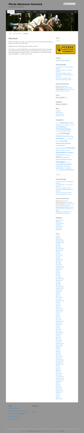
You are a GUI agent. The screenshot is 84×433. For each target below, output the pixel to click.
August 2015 (59, 334)
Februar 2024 (59, 255)
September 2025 (60, 242)
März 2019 (58, 296)
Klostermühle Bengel (13, 408)
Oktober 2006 (59, 399)
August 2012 (59, 381)
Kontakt (29, 11)
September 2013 (60, 364)
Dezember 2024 (60, 248)
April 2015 (58, 337)
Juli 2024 (58, 252)
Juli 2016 (58, 326)
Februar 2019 (59, 297)
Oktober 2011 (59, 392)
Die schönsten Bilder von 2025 (63, 73)
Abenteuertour (59, 220)
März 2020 (58, 285)
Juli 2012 (58, 383)
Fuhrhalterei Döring (13, 416)
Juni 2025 (58, 244)
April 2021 (58, 275)
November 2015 (60, 332)
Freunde (59, 136)
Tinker (64, 168)
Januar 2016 (59, 331)
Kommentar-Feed (60, 114)
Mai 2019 (58, 294)
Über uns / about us (17, 33)
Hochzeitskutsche (61, 148)
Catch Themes (61, 431)
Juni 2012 (58, 384)
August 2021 (59, 269)
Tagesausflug (59, 168)
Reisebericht (59, 228)
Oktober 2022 (59, 260)
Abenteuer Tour (67, 123)
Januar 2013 (59, 375)
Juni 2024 (58, 253)
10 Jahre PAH (58, 123)
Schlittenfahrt (66, 166)
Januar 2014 (59, 357)
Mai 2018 (58, 305)
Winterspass (70, 170)
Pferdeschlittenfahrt (62, 159)
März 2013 (58, 372)
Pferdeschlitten (65, 157)
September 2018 (60, 301)
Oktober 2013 (59, 362)
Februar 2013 (59, 373)
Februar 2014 (59, 356)
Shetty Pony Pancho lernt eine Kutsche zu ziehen (65, 208)
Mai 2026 (58, 237)
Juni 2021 (58, 272)
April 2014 (58, 353)
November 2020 (60, 278)
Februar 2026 (59, 239)
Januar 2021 (59, 277)
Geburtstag (70, 136)
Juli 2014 (58, 348)
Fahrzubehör (59, 131)
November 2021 (60, 266)
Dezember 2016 (60, 321)
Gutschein (64, 141)
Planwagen (60, 162)
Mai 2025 (58, 245)
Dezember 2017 (60, 310)
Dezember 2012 (60, 376)
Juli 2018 (58, 302)
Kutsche (69, 150)
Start (10, 33)
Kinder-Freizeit (59, 226)
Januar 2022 (59, 264)
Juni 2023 (58, 256)
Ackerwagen (59, 125)
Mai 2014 (58, 351)
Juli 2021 (58, 271)
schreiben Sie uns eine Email (63, 60)
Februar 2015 (59, 340)
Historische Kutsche (63, 143)
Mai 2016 (58, 327)
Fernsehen (58, 133)
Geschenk (60, 138)
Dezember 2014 (60, 343)
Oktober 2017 (59, 312)
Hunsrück (70, 147)
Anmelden (58, 111)
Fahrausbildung (61, 127)
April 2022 (58, 261)
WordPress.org (59, 115)
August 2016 (59, 324)
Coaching (67, 125)
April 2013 (58, 370)
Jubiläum (58, 150)
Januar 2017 (59, 320)
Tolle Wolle (68, 168)
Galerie (35, 11)
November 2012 (60, 378)
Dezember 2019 (60, 286)
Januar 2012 (59, 389)
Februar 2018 (59, 308)
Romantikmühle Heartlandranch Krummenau (19, 410)
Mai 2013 (58, 369)
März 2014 (58, 354)
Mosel (64, 155)
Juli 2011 (58, 394)
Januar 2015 (59, 342)
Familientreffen (66, 131)
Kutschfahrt (61, 152)
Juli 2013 (58, 365)
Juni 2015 (58, 335)
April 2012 (58, 386)
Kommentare (43, 11)
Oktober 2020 (59, 280)
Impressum (34, 412)
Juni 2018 (58, 304)
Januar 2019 (59, 299)
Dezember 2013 (60, 359)
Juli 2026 (58, 236)
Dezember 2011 (60, 391)
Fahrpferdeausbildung (63, 129)
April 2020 (58, 283)
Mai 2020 (58, 282)
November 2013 (60, 361)
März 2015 (58, 339)
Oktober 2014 (59, 345)
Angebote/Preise (20, 11)
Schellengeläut (59, 166)
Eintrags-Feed (59, 112)
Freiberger (65, 133)
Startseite (11, 11)
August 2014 (59, 346)
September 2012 (60, 380)
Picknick (70, 159)
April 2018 (58, 307)
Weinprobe (63, 170)
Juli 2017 (58, 313)
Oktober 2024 (59, 250)
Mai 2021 (58, 274)
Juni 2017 (58, 315)
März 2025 (58, 247)
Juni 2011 (58, 395)
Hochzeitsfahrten (60, 145)
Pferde (58, 157)
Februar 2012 (59, 387)
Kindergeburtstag (64, 150)
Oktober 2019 (59, 290)
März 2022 (58, 263)
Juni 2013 (58, 367)
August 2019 (59, 291)
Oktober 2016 (59, 323)
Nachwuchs (68, 155)
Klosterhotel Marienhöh (14, 413)
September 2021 (60, 267)
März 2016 (58, 329)
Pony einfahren (68, 162)
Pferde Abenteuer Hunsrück (25, 4)
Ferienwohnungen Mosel (14, 419)
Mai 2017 (58, 316)
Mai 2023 (58, 258)
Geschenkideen (66, 138)
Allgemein (58, 221)
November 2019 (60, 288)
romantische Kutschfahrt (64, 164)
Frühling (64, 136)
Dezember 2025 (60, 241)
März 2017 (58, 318)
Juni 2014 (58, 350)
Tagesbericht (59, 229)
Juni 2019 (58, 293)
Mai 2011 (58, 397)
